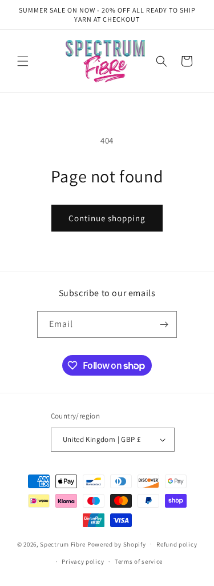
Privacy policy (83, 561)
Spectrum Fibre (63, 544)
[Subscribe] (163, 324)
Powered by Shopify (116, 544)
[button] (22, 61)
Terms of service (139, 561)
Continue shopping (107, 218)
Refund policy (176, 544)
